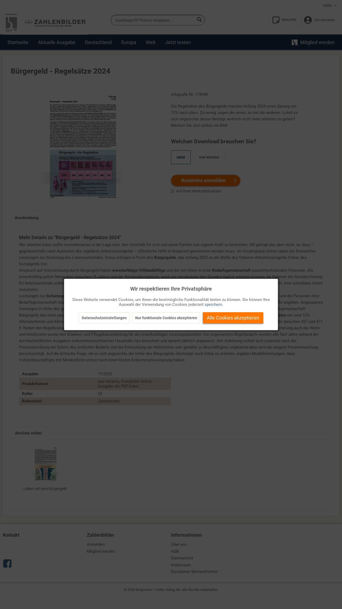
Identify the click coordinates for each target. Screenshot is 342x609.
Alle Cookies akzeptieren (233, 318)
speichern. (214, 304)
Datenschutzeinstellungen (104, 318)
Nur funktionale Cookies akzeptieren (166, 318)
